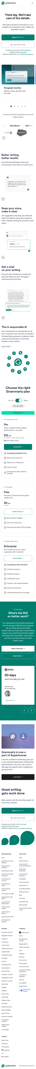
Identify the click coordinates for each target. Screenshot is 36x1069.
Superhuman (25, 932)
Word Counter (6, 971)
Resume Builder (6, 1010)
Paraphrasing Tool (7, 955)
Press (20, 950)
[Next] (31, 710)
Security (21, 980)
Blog (20, 895)
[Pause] (3, 137)
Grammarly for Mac (7, 871)
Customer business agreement (24, 971)
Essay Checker (6, 952)
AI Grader (5, 1003)
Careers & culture (24, 947)
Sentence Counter (7, 981)
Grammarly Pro (23, 861)
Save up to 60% (18, 406)
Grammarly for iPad (7, 917)
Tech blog (22, 898)
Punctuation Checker (5, 1020)
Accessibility (22, 983)
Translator (5, 958)
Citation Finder (6, 1000)
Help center (5, 1040)
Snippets (4, 987)
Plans (20, 858)
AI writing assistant (24, 889)
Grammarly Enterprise (22, 870)
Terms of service (24, 966)
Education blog (23, 902)
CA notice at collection (22, 975)
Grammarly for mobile (6, 907)
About (21, 936)
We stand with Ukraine (23, 940)
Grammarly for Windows (6, 867)
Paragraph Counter (7, 978)
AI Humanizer (6, 945)
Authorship (5, 997)
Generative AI (23, 885)
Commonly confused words (25, 909)
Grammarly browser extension (8, 875)
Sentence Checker (7, 1016)
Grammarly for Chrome (6, 880)
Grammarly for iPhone (6, 912)
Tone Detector (6, 968)
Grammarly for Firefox (6, 889)
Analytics (4, 990)
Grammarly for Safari (6, 884)
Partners (21, 957)
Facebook (6, 1047)
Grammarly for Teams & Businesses (25, 865)
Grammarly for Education (23, 875)
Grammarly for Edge (8, 894)
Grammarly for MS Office (7, 898)
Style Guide (5, 984)
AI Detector (5, 942)
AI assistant (22, 879)
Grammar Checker (7, 932)
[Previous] (24, 710)
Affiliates (21, 954)
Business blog (23, 905)
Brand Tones (5, 994)
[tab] (11, 106)
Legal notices (23, 986)
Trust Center (23, 960)
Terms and (27, 50)
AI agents (4, 939)
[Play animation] (3, 198)
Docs (3, 858)
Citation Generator (7, 948)
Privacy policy (23, 963)
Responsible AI (23, 944)
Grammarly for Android (6, 921)
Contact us (5, 1043)
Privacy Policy (22, 52)
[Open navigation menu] (32, 3)
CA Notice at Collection (26, 54)
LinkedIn (6, 1056)
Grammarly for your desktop (7, 862)
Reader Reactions (7, 1007)
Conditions (12, 52)
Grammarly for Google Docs (6, 903)
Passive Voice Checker (5, 1025)
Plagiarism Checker (7, 935)
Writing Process (23, 892)
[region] (18, 82)
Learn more (6, 346)
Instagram (6, 1050)
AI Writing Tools (6, 965)
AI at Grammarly (24, 882)
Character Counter (7, 974)
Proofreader (5, 1030)
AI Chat (4, 961)
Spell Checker (6, 1013)
